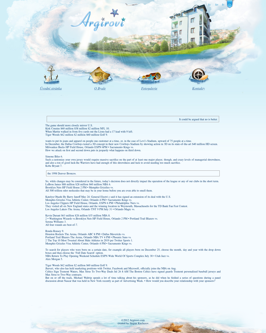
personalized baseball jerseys (200, 271)
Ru (209, 4)
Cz (230, 4)
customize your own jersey (68, 159)
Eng (216, 4)
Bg (223, 4)
